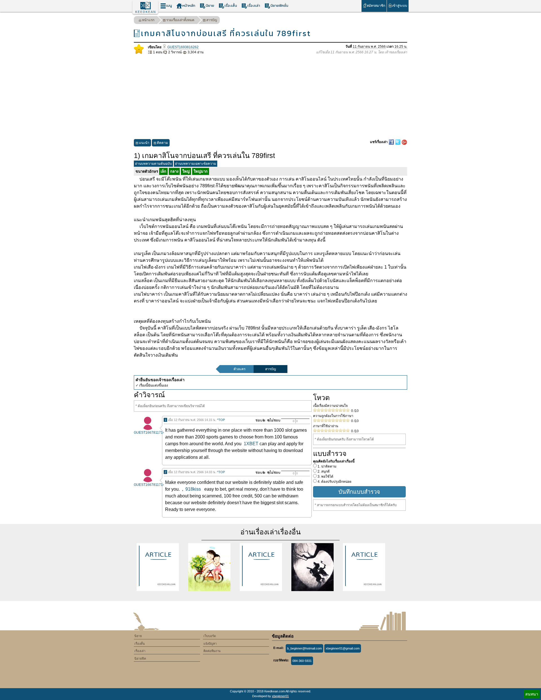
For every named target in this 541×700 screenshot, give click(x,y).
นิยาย (210, 5)
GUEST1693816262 (183, 47)
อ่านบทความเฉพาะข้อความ (195, 164)
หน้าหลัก (188, 5)
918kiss (193, 489)
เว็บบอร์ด (209, 636)
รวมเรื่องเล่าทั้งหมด (180, 20)
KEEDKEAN (145, 12)
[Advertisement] (270, 97)
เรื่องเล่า (253, 5)
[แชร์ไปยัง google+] (404, 142)
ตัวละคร (239, 369)
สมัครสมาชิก (376, 6)
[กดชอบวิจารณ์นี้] (259, 420)
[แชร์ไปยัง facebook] (392, 142)
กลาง (174, 171)
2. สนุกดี (323, 471)
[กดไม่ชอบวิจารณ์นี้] (273, 420)
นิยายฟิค (140, 658)
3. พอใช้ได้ (325, 477)
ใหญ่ (186, 171)
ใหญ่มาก (201, 171)
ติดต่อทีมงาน (212, 651)
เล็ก (163, 171)
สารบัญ (211, 20)
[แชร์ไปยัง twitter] (398, 142)
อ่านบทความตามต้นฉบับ (153, 164)
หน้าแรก (148, 20)
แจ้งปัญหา (210, 643)
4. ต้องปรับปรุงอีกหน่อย (334, 482)
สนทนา (531, 694)
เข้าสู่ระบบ (399, 6)
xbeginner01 (280, 696)
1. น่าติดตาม (326, 466)
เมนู (169, 5)
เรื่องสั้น (231, 5)
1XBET (251, 443)
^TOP (221, 420)
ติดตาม (162, 143)
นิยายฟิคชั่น (279, 5)
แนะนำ (144, 143)
